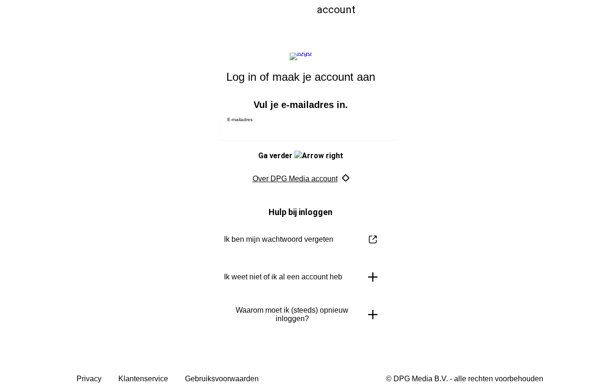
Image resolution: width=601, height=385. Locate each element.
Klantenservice (143, 379)
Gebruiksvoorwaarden (222, 379)
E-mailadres (240, 119)
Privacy (89, 379)
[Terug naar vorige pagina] (184, 20)
